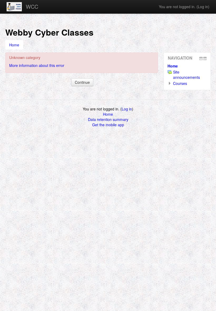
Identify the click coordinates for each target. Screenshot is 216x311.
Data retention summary (108, 119)
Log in (203, 6)
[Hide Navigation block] (201, 58)
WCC (32, 6)
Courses (180, 83)
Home (173, 66)
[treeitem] (187, 66)
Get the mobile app (108, 124)
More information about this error (36, 65)
